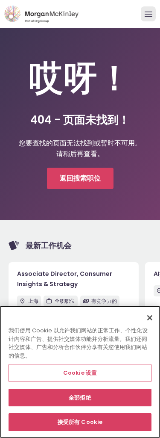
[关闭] (149, 317)
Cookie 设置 (80, 373)
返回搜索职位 (80, 178)
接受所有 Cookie (80, 422)
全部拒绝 (80, 398)
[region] (80, 372)
